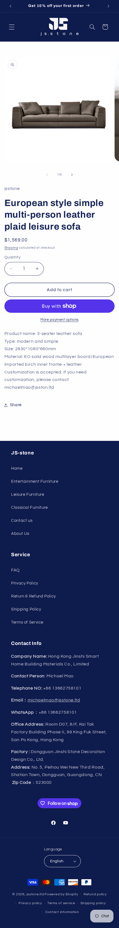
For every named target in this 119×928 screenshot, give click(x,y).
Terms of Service (27, 622)
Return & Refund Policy (33, 596)
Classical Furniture (29, 507)
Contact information (62, 912)
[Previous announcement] (10, 6)
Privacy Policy (24, 583)
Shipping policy (93, 903)
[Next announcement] (108, 6)
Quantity (12, 257)
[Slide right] (72, 175)
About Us (20, 534)
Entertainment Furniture (34, 481)
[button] (11, 27)
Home (17, 468)
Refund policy (95, 894)
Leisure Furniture (27, 494)
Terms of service (61, 903)
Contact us (21, 520)
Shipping (11, 247)
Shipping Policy (26, 609)
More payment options (59, 320)
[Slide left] (47, 175)
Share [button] (16, 405)
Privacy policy (30, 903)
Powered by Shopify (61, 894)
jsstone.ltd (35, 894)
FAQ (15, 570)
